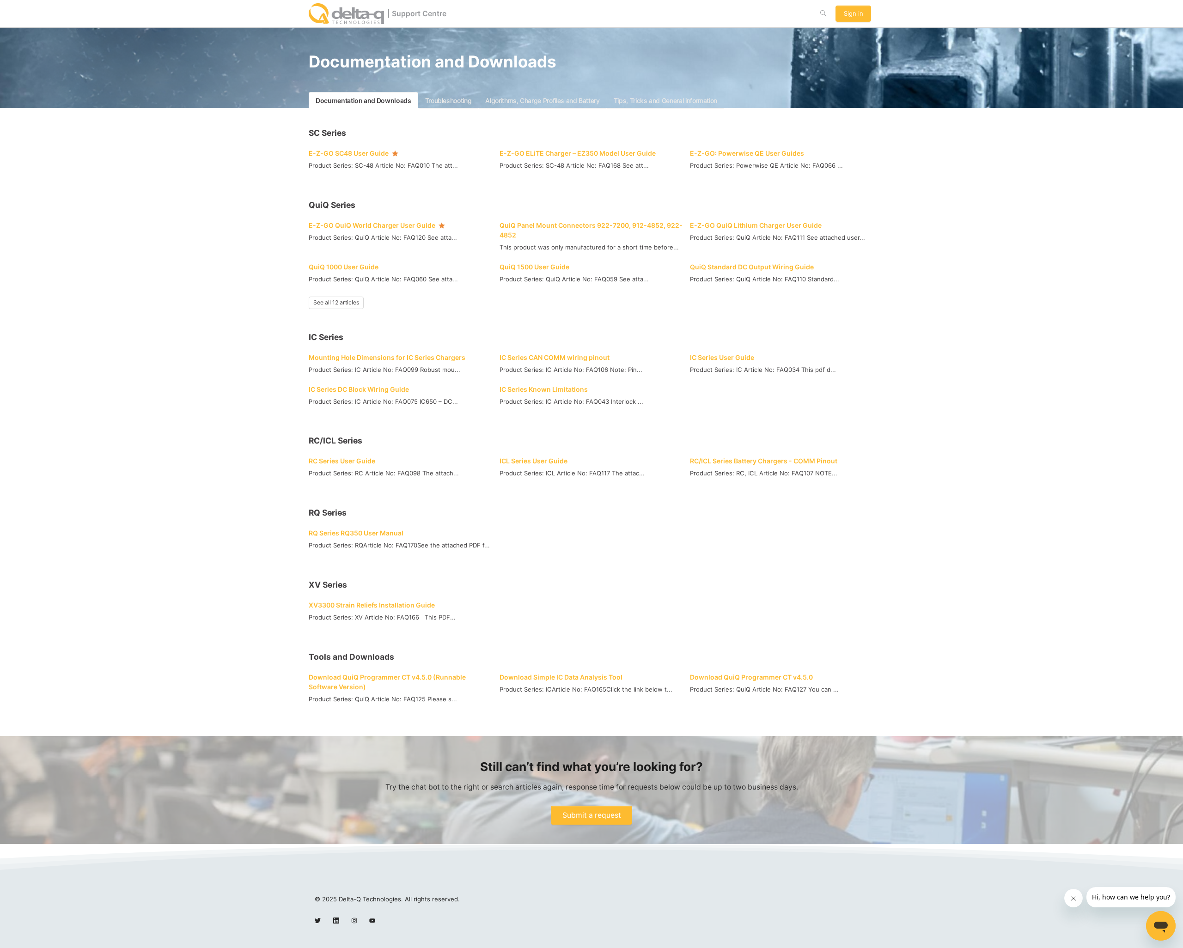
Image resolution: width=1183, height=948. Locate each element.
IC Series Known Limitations (544, 389)
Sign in (853, 13)
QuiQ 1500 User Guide (534, 267)
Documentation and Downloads (363, 100)
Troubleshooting (448, 100)
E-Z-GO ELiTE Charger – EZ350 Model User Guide (578, 153)
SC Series (327, 133)
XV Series (328, 584)
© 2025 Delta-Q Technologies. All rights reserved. (387, 899)
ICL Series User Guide (533, 461)
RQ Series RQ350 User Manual (356, 533)
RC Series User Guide (342, 461)
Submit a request (591, 815)
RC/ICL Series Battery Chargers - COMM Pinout (763, 461)
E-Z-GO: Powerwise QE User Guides (747, 153)
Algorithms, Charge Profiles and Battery (542, 100)
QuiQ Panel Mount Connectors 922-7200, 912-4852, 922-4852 (591, 230)
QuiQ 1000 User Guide (343, 267)
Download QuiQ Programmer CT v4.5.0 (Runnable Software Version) (387, 682)
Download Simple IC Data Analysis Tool (561, 677)
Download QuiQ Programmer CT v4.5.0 (751, 677)
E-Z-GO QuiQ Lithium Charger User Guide (756, 225)
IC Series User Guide (722, 357)
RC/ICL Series (335, 440)
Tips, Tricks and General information (665, 100)
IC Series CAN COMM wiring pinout (555, 357)
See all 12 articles (336, 302)
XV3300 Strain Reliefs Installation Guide (372, 605)
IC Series (326, 337)
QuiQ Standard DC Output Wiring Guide (752, 267)
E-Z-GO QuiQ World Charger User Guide (372, 225)
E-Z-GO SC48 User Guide (349, 153)
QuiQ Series (332, 205)
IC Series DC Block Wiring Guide (359, 389)
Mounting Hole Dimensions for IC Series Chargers (387, 357)
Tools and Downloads (351, 657)
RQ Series (328, 512)
